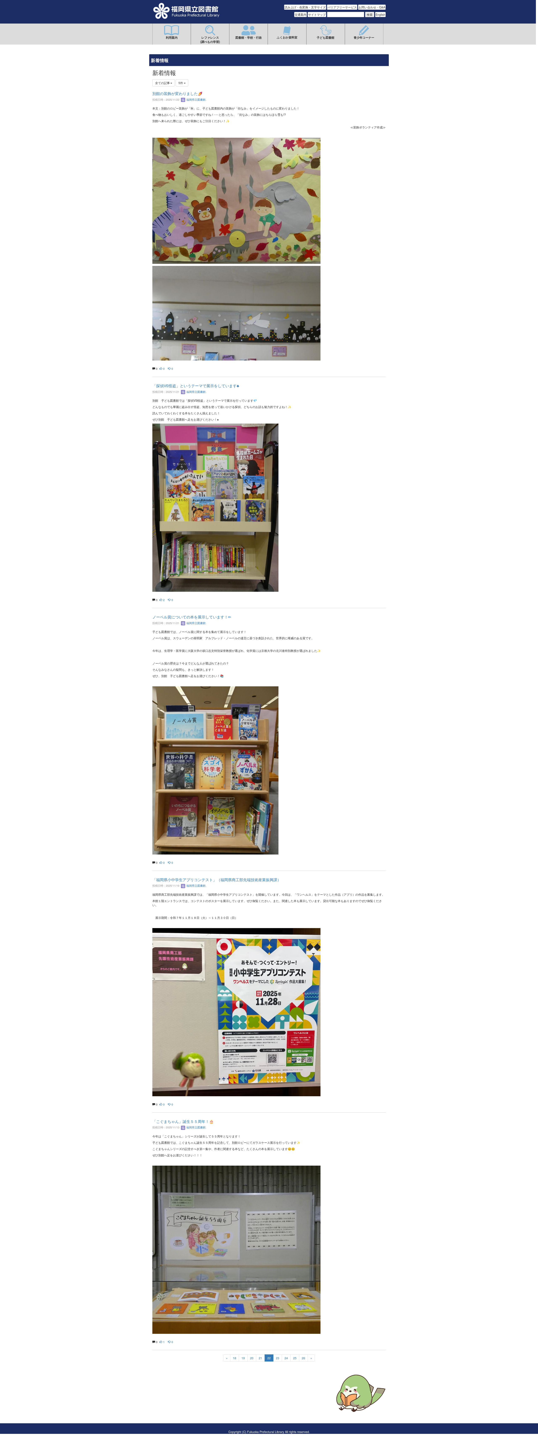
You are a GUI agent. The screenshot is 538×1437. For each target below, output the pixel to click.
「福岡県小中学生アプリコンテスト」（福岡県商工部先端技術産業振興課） (216, 879)
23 (277, 1358)
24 (286, 1358)
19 (243, 1358)
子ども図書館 (325, 37)
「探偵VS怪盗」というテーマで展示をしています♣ (195, 385)
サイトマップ (317, 14)
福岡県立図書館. (196, 100)
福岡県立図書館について (168, 1406)
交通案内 (300, 14)
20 (251, 1358)
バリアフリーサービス (342, 7)
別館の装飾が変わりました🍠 (177, 93)
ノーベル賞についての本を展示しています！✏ (191, 616)
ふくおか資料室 (287, 37)
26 (303, 1358)
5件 (181, 83)
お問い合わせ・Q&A (372, 7)
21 (260, 1358)
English (380, 14)
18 (234, 1358)
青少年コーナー (364, 37)
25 (295, 1358)
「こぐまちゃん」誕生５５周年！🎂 (183, 1121)
